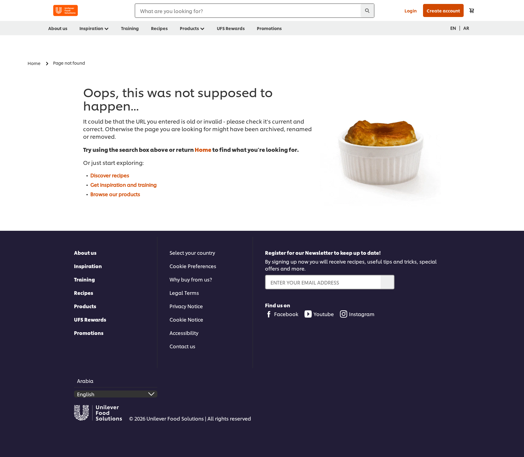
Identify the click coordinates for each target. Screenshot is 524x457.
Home (203, 149)
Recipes (83, 292)
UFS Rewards (90, 319)
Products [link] (189, 28)
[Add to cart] (471, 10)
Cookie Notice (186, 319)
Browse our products (115, 193)
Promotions (88, 332)
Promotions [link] (269, 28)
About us (85, 252)
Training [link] (130, 28)
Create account (443, 10)
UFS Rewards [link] (231, 28)
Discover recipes (109, 175)
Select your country (192, 252)
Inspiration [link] (91, 28)
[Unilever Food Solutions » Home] (65, 10)
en (453, 28)
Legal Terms (184, 292)
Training (84, 279)
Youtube (324, 313)
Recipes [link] (159, 28)
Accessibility (184, 332)
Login (411, 10)
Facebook (286, 313)
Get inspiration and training (123, 184)
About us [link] (57, 28)
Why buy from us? (191, 279)
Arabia (85, 380)
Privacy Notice (186, 305)
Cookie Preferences (193, 265)
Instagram (362, 313)
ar (466, 28)
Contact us (182, 346)
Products (85, 305)
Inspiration (88, 265)
